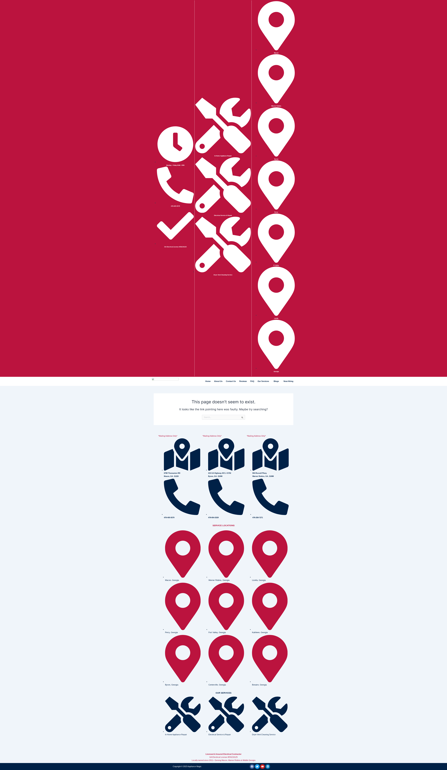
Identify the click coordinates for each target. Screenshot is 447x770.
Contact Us (231, 381)
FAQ (252, 381)
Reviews (243, 381)
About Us (218, 381)
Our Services (263, 381)
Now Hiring (288, 381)
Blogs (276, 381)
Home (208, 381)
